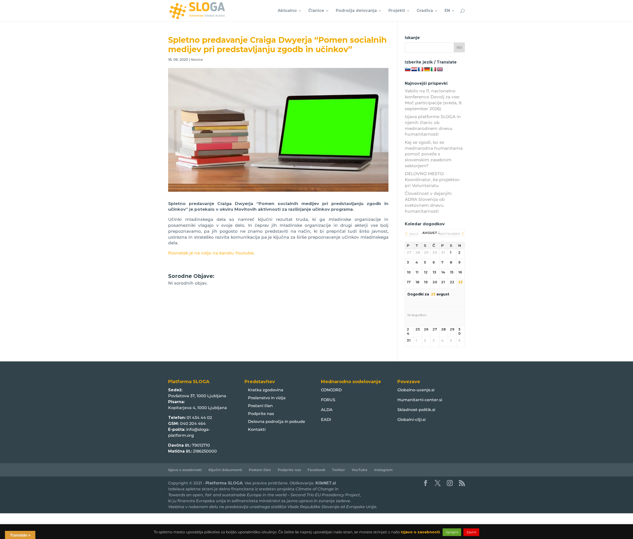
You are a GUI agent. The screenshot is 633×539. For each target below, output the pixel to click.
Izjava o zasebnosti (185, 470)
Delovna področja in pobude (276, 421)
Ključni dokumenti (225, 470)
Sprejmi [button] (452, 532)
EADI (326, 419)
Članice (316, 11)
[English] (440, 69)
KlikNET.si (326, 483)
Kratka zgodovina (265, 390)
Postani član (260, 405)
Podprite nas (261, 413)
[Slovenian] (408, 69)
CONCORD (331, 390)
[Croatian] (414, 69)
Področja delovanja (356, 11)
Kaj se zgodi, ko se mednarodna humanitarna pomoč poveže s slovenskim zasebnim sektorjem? (434, 154)
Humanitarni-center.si (419, 399)
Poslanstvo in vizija (267, 397)
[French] (421, 69)
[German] (427, 69)
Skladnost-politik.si (416, 409)
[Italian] (433, 69)
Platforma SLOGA (224, 483)
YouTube (359, 470)
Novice (197, 59)
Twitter (338, 470)
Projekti (396, 11)
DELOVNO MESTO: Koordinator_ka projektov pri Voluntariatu (432, 179)
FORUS (328, 399)
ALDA (327, 409)
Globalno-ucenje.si (415, 390)
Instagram (383, 470)
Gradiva (425, 11)
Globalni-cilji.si (411, 419)
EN (447, 11)
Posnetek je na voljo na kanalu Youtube (210, 252)
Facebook (316, 470)
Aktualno (287, 11)
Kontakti (257, 429)
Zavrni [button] (471, 532)
